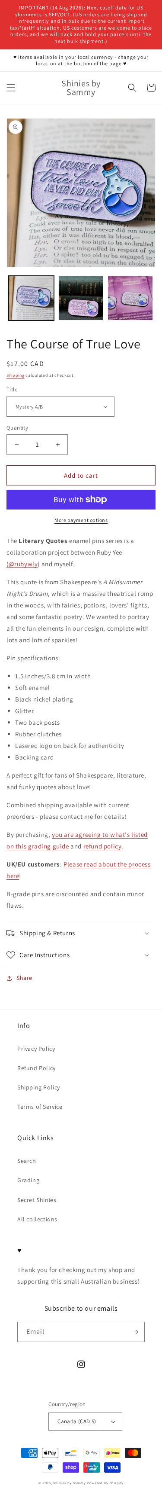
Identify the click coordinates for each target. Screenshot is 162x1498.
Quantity (17, 427)
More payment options (81, 520)
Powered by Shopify (105, 1482)
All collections (37, 1219)
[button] (10, 87)
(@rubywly (22, 564)
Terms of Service (40, 1107)
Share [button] (24, 978)
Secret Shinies (36, 1200)
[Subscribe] (134, 1332)
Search (26, 1161)
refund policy (102, 846)
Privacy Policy (36, 1049)
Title (11, 389)
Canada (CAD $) (76, 1421)
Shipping (15, 375)
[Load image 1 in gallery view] (31, 298)
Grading (28, 1180)
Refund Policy (36, 1068)
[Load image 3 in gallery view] (130, 298)
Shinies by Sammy (69, 1482)
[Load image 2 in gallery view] (81, 298)
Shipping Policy (38, 1087)
